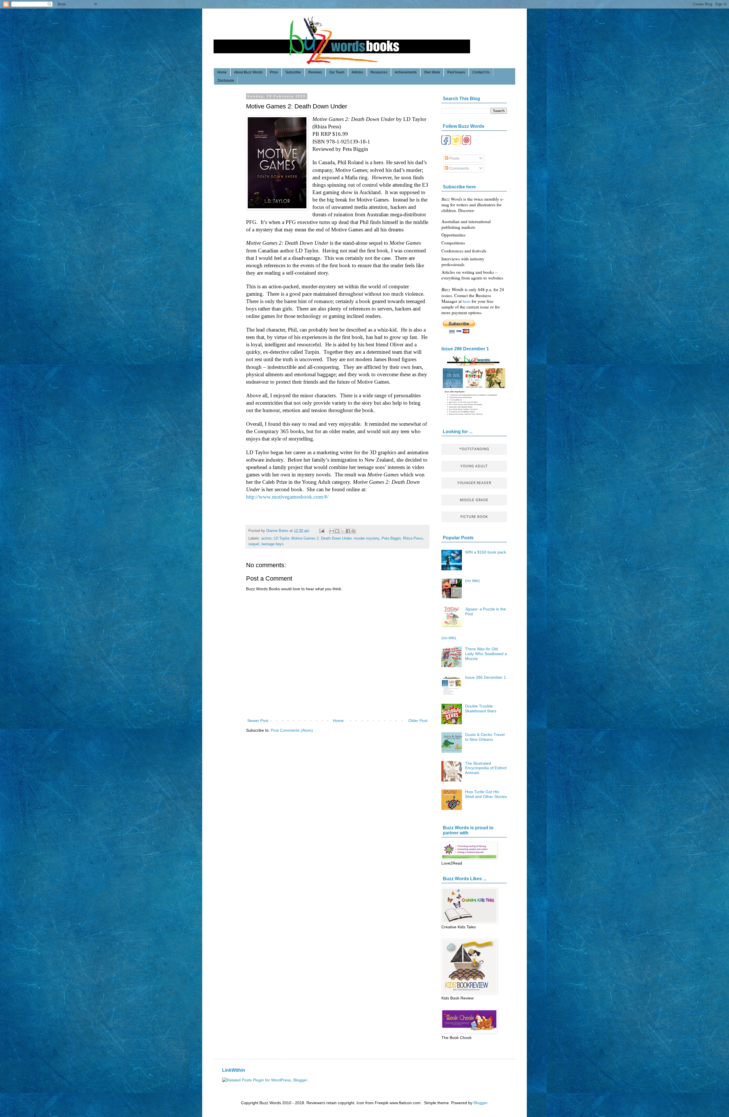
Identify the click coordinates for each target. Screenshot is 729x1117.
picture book (474, 516)
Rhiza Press (413, 538)
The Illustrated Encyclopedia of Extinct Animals (486, 768)
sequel (253, 544)
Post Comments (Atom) (292, 730)
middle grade (474, 499)
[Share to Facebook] (348, 531)
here (467, 301)
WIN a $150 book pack (485, 552)
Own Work (432, 72)
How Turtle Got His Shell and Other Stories (486, 794)
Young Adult (474, 466)
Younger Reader (474, 482)
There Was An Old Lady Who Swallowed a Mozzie (486, 654)
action (266, 538)
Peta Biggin (391, 538)
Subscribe (293, 72)
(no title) (472, 580)
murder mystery (366, 538)
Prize (274, 72)
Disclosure (226, 81)
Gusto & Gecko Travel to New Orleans (485, 737)
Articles (357, 72)
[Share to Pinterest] (353, 531)
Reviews (315, 72)
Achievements (406, 72)
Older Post (417, 720)
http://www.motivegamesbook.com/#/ (287, 497)
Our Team (336, 72)
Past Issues (456, 72)
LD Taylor (281, 538)
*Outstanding (474, 449)
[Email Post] (321, 531)
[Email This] (332, 531)
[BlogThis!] (337, 531)
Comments (458, 168)
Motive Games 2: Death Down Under (321, 538)
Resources (378, 72)
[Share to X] (342, 531)
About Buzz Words (248, 72)
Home (222, 72)
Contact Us (481, 72)
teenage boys (272, 544)
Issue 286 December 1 (465, 348)
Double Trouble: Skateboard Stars (480, 708)
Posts (453, 158)
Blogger (480, 1102)
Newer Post (257, 720)
